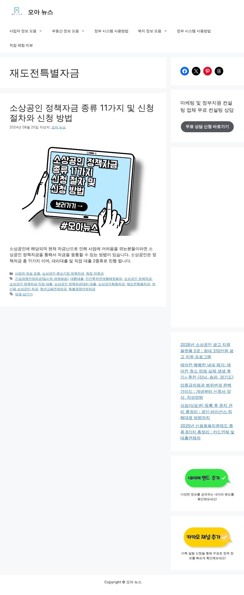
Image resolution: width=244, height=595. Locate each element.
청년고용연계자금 (53, 289)
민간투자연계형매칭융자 (104, 279)
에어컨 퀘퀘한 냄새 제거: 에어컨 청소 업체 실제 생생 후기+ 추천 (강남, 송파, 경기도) (207, 371)
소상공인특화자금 (111, 284)
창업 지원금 (95, 273)
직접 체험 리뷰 (21, 45)
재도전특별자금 (138, 284)
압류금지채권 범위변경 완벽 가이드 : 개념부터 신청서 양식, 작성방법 (205, 391)
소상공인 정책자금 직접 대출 (31, 284)
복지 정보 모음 (149, 31)
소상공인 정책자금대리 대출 (75, 284)
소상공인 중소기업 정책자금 (63, 273)
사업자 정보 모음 (23, 31)
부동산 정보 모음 (65, 31)
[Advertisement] (207, 240)
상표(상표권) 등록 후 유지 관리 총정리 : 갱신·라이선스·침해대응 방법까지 (206, 411)
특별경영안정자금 (82, 289)
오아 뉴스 (40, 12)
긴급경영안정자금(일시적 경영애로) (41, 279)
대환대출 (77, 279)
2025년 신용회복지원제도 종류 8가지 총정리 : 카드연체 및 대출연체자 (207, 431)
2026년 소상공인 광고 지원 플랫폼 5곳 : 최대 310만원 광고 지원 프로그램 (207, 350)
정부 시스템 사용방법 (111, 31)
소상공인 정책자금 (138, 279)
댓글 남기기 (24, 294)
